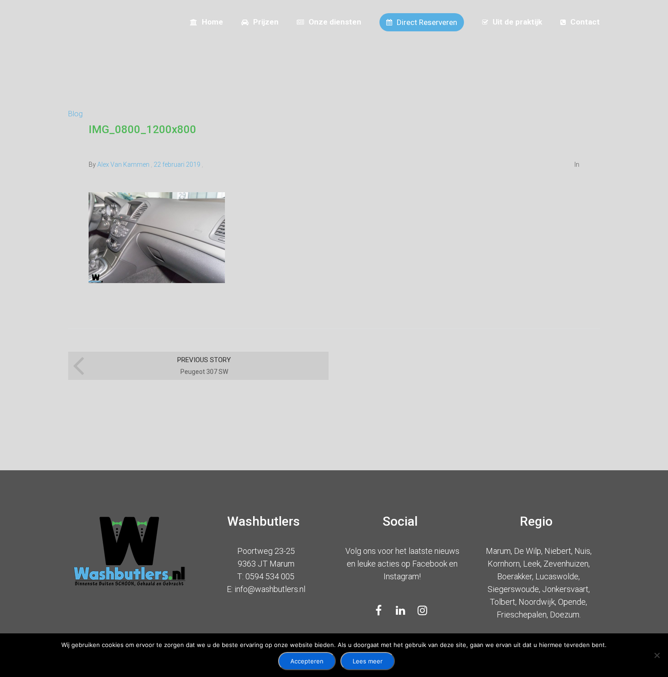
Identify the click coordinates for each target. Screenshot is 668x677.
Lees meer (368, 661)
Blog (75, 114)
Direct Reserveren (427, 22)
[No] (656, 655)
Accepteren (307, 661)
